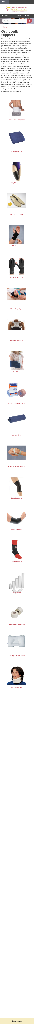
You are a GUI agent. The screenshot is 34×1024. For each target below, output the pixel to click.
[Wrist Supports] (16, 234)
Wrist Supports (16, 246)
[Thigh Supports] (16, 171)
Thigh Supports (16, 183)
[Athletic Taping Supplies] (16, 612)
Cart (28, 15)
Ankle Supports (16, 561)
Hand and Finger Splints (16, 466)
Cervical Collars (16, 687)
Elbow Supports (16, 529)
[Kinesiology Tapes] (16, 294)
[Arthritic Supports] (16, 265)
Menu (5, 2)
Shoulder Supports (16, 340)
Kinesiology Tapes (16, 309)
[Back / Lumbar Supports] (16, 108)
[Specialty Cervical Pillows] (16, 641)
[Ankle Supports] (16, 549)
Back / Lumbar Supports (16, 120)
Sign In (18, 15)
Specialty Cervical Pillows (17, 655)
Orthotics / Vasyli (16, 214)
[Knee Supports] (16, 486)
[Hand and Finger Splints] (16, 453)
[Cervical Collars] (16, 675)
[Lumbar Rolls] (16, 418)
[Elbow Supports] (16, 518)
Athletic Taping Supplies (16, 624)
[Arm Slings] (16, 360)
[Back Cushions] (16, 137)
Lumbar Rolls (16, 435)
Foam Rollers (16, 592)
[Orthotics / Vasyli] (16, 200)
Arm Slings (16, 372)
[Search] (29, 21)
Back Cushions (16, 151)
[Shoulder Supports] (16, 324)
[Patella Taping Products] (16, 390)
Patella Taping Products (16, 403)
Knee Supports (16, 498)
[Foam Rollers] (16, 583)
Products (7, 15)
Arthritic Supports (16, 277)
